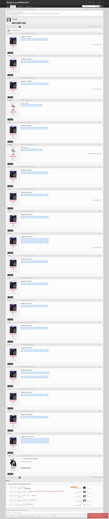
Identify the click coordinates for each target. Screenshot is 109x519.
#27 (100, 166)
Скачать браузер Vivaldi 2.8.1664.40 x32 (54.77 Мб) (31, 148)
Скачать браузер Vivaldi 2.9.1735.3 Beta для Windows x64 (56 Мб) (34, 284)
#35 (100, 344)
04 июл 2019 (88, 505)
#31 (100, 255)
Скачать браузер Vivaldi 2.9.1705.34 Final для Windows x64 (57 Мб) (35, 217)
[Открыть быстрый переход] (102, 9)
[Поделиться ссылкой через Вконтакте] (6, 480)
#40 (100, 455)
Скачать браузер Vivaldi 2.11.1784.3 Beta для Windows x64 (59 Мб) (34, 377)
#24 (100, 100)
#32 (100, 277)
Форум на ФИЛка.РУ (18, 2)
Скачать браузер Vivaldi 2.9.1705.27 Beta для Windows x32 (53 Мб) (35, 194)
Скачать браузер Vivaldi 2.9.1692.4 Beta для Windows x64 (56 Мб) (34, 173)
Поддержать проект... (26, 468)
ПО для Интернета (24, 499)
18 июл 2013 (88, 492)
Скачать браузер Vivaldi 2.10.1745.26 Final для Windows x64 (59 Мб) (35, 373)
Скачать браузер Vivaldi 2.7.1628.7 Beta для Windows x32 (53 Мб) (34, 38)
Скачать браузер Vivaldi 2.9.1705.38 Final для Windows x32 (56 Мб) (35, 238)
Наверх (10, 52)
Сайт (8, 6)
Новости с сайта (17, 486)
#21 (100, 33)
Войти (93, 2)
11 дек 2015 (88, 496)
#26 (100, 144)
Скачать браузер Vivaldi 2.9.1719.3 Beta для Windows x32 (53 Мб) (34, 260)
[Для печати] (8, 480)
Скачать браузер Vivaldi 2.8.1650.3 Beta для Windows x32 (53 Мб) (34, 127)
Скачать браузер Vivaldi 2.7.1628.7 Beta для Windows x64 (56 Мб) (34, 40)
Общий (10, 486)
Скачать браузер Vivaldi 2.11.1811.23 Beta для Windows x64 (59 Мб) (35, 442)
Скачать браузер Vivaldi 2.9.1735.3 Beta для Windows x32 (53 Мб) (34, 283)
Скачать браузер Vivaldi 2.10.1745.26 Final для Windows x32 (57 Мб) (35, 371)
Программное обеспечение (14, 491)
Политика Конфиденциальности (30, 516)
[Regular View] (8, 30)
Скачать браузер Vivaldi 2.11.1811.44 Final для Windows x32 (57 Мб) (35, 438)
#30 (100, 233)
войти (8, 14)
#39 (100, 433)
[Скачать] (10, 480)
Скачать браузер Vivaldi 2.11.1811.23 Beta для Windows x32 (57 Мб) (35, 441)
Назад (8, 26)
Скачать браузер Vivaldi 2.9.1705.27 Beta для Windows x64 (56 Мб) (35, 195)
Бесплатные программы (25, 495)
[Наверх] (54, 516)
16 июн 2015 (88, 501)
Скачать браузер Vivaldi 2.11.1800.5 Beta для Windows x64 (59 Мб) (34, 417)
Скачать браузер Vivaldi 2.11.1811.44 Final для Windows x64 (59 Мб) (35, 439)
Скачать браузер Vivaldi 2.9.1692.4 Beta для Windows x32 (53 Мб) (34, 171)
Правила (86, 8)
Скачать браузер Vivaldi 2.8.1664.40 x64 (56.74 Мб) (31, 150)
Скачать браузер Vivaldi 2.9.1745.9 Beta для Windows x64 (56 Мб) (34, 328)
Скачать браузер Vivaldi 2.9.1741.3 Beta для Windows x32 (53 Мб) (34, 305)
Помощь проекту (29, 6)
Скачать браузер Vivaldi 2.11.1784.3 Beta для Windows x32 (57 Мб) (34, 376)
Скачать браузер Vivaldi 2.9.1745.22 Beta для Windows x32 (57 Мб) (35, 349)
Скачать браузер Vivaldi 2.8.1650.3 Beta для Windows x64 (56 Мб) (34, 128)
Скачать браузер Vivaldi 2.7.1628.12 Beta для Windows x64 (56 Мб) (35, 62)
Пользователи (20, 6)
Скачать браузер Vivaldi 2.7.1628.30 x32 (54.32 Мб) (31, 104)
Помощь (39, 516)
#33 (100, 300)
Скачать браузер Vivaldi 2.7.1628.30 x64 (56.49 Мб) (31, 105)
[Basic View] (10, 30)
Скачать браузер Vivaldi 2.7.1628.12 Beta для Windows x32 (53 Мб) (35, 60)
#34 (100, 322)
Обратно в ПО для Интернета (97, 477)
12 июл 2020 (88, 488)
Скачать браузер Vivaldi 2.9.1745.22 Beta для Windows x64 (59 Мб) (35, 351)
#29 (100, 211)
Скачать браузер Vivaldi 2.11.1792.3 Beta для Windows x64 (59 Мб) (34, 395)
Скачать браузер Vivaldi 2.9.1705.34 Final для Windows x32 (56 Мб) (35, 216)
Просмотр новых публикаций (94, 8)
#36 (100, 366)
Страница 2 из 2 (13, 26)
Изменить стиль (13, 516)
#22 (100, 55)
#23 (100, 77)
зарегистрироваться (15, 14)
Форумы (13, 6)
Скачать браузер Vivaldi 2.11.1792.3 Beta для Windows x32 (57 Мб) (34, 394)
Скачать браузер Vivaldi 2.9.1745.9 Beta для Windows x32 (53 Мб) (34, 327)
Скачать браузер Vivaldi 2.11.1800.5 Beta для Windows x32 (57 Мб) (34, 416)
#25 (100, 122)
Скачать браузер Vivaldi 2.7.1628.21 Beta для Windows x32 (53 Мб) (35, 83)
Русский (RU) (20, 516)
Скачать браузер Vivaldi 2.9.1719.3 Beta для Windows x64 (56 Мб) (34, 262)
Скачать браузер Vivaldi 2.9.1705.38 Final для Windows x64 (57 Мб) (35, 240)
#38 (100, 411)
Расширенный (103, 6)
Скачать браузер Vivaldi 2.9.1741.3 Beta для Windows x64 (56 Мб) (34, 306)
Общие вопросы (24, 491)
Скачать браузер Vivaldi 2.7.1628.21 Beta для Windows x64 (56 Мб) (35, 84)
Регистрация (99, 2)
